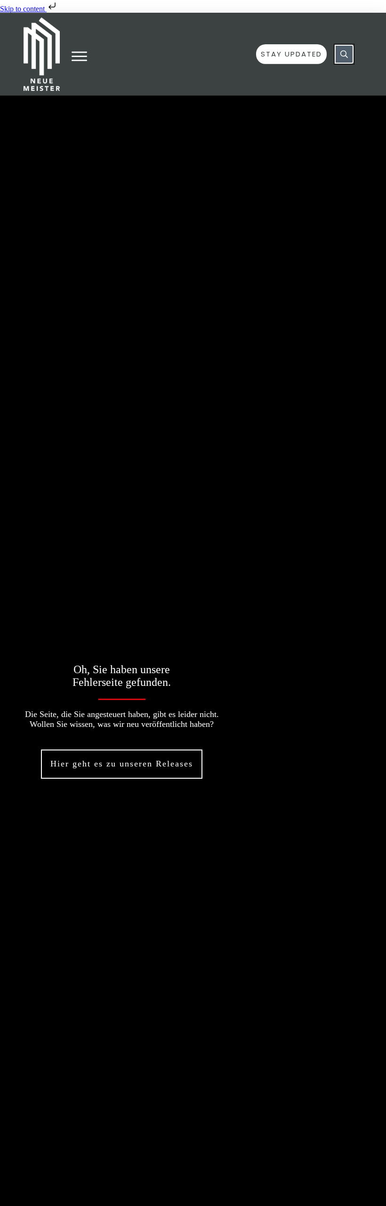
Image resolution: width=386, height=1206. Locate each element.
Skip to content (23, 9)
